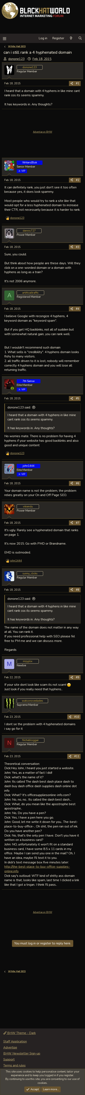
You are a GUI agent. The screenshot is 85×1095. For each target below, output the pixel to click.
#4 (77, 309)
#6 (77, 483)
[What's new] (71, 38)
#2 (77, 180)
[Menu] (4, 38)
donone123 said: (19, 407)
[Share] (71, 83)
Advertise (10, 1047)
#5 (77, 398)
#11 (76, 756)
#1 (77, 83)
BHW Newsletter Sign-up (21, 1053)
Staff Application (15, 1041)
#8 (77, 590)
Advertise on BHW (42, 131)
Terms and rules (14, 1065)
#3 (77, 247)
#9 (77, 677)
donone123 (16, 59)
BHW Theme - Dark (21, 1033)
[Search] (80, 38)
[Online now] (12, 388)
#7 (77, 523)
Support (9, 1059)
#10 (76, 717)
